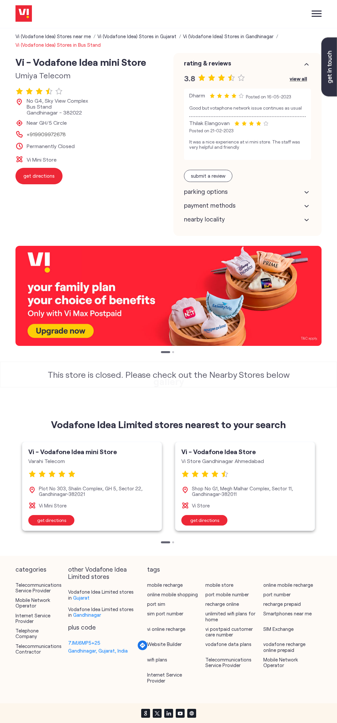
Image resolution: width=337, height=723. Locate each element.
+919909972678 (46, 134)
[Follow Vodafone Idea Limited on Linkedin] (168, 713)
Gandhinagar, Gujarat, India (98, 651)
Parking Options (206, 191)
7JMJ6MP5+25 (84, 643)
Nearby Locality (204, 219)
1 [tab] (162, 352)
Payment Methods (210, 205)
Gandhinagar (87, 615)
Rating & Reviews (207, 63)
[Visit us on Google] (145, 713)
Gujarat (81, 598)
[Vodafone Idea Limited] (23, 14)
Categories (30, 569)
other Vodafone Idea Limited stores (97, 573)
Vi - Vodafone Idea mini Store (72, 451)
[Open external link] (329, 94)
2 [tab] (173, 352)
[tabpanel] (168, 296)
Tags (153, 569)
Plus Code (82, 627)
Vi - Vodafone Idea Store (218, 451)
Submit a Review (208, 176)
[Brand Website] (191, 713)
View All (298, 78)
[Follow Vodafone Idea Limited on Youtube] (180, 713)
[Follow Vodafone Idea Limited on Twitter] (157, 713)
